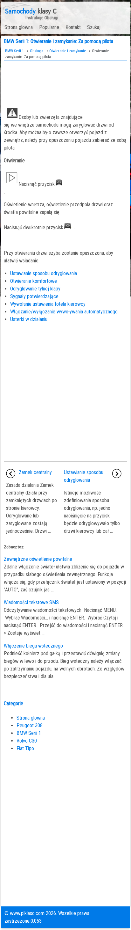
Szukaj (93, 27)
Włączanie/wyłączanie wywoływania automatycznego (64, 312)
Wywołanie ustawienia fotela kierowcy (48, 304)
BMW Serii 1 (14, 51)
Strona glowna (18, 27)
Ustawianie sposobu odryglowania (43, 273)
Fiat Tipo (25, 748)
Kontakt (73, 27)
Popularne (49, 27)
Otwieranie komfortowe (33, 281)
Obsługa (36, 51)
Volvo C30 (27, 741)
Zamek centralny (35, 472)
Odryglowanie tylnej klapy (35, 289)
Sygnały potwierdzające (34, 296)
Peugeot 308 (30, 725)
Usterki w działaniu (28, 319)
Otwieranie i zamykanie (67, 51)
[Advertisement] (65, 81)
